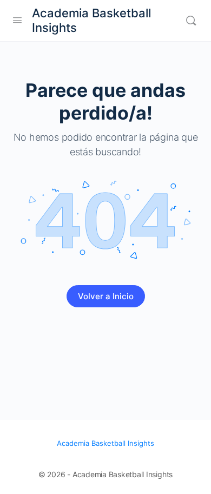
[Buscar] (190, 20)
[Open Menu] (17, 19)
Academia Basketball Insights (91, 20)
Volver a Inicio (106, 296)
